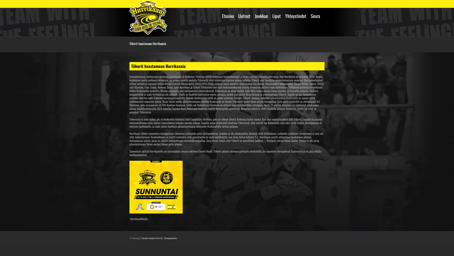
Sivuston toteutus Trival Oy (152, 238)
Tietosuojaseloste (170, 238)
